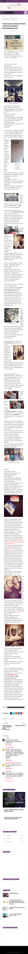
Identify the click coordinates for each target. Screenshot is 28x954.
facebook (15, 835)
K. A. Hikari (8, 747)
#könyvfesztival (5, 19)
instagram (15, 838)
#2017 (7, 18)
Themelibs (19, 952)
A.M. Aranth (15, 530)
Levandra (18, 612)
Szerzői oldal (15, 841)
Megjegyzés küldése (9, 781)
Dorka (7, 771)
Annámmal (9, 548)
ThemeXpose (13, 952)
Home (3, 18)
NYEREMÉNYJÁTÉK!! (14, 893)
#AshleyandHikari (13, 18)
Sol (7, 612)
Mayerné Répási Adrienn (12, 763)
